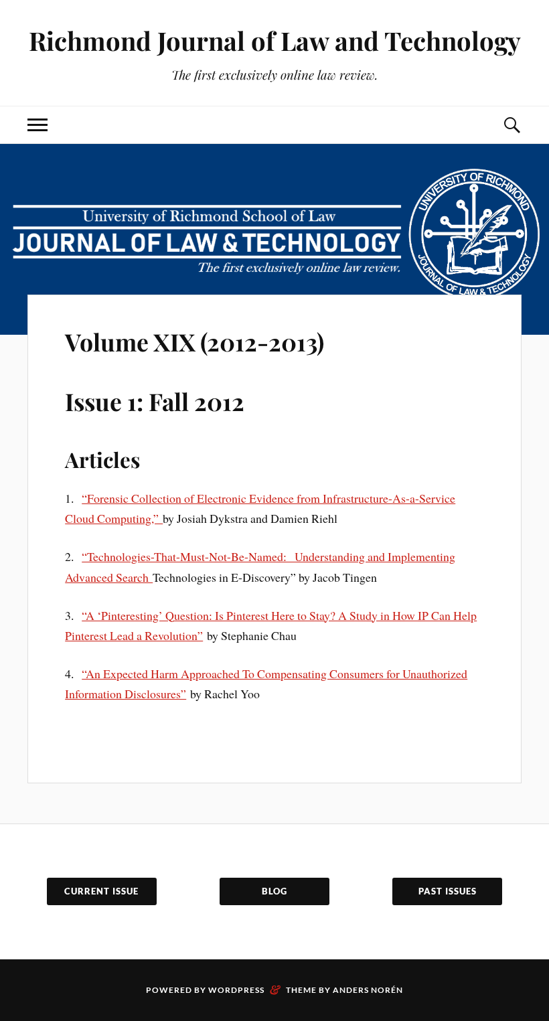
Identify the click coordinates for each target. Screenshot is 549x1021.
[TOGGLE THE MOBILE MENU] (37, 124)
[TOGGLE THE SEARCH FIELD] (511, 124)
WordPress (236, 990)
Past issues (447, 891)
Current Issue (101, 891)
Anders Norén (368, 990)
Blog (274, 891)
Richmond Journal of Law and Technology (275, 40)
